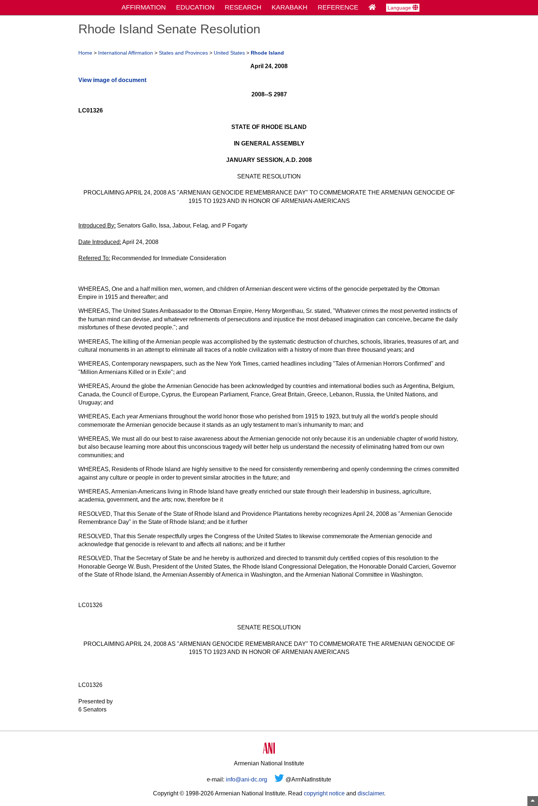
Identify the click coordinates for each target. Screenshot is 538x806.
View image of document (112, 80)
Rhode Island (267, 53)
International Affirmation (125, 53)
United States (229, 53)
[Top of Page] (532, 801)
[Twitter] (279, 779)
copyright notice (324, 793)
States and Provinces (183, 53)
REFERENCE (338, 7)
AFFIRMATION (144, 7)
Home (85, 53)
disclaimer (371, 793)
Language (400, 8)
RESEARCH (243, 7)
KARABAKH (289, 7)
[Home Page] (372, 7)
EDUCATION (195, 7)
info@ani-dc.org (246, 779)
